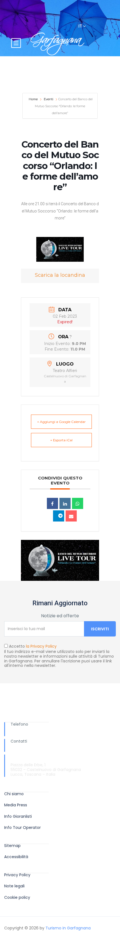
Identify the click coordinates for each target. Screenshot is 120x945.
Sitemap (12, 846)
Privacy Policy (17, 875)
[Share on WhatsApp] (77, 503)
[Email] (71, 516)
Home (34, 99)
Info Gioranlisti (18, 816)
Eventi (48, 99)
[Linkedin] (65, 503)
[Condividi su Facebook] (52, 503)
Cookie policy (17, 897)
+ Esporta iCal (61, 440)
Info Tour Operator (22, 828)
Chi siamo (14, 794)
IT (80, 26)
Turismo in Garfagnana (68, 928)
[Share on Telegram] (58, 516)
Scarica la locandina (60, 275)
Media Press (15, 805)
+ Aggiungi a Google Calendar (61, 422)
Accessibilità (16, 857)
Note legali (14, 886)
